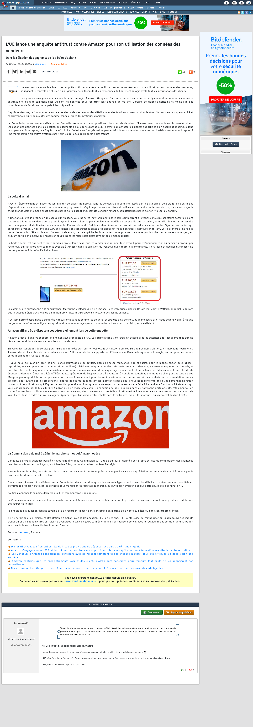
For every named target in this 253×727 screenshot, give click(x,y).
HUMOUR (172, 12)
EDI (105, 8)
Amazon (24, 532)
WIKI (154, 12)
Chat (93, 2)
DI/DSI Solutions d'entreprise (31, 8)
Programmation (117, 8)
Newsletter (107, 2)
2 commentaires (59, 64)
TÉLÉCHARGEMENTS (117, 12)
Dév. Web (95, 8)
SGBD (131, 8)
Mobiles (150, 8)
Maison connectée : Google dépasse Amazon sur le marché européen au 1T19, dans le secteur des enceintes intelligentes (87, 568)
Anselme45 (21, 623)
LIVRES (100, 12)
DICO (162, 12)
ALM (65, 8)
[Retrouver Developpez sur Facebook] (246, 12)
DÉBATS (146, 12)
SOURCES (134, 12)
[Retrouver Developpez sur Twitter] (242, 12)
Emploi (123, 2)
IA (59, 8)
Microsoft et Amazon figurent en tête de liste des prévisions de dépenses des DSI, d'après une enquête (75, 546)
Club (157, 2)
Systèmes (162, 8)
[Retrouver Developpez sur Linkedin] (250, 12)
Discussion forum (227, 144)
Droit (147, 2)
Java (85, 8)
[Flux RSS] (239, 12)
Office (140, 8)
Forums (46, 2)
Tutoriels (60, 2)
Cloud (51, 8)
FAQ (72, 2)
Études (135, 2)
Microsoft (75, 8)
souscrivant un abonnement (81, 581)
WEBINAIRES (88, 12)
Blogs (82, 2)
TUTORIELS (66, 12)
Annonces (40, 64)
